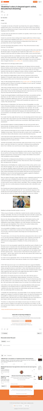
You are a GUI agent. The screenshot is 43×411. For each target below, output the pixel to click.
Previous (5, 333)
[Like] (2, 15)
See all (3, 386)
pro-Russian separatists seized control (31, 39)
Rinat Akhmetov (36, 51)
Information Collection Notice (21, 390)
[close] (32, 371)
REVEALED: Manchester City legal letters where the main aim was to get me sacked (18, 367)
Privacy (22, 402)
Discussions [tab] (9, 355)
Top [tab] (2, 355)
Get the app (27, 405)
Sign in (40, 1)
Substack (16, 408)
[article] (21, 361)
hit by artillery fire (18, 60)
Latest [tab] (5, 355)
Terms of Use (27, 389)
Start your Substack (18, 405)
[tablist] (6, 341)
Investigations (4, 4)
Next (39, 333)
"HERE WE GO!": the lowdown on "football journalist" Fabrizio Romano (17, 358)
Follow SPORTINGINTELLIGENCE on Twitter (12, 309)
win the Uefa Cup (27, 81)
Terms (25, 402)
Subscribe (35, 1)
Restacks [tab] (8, 341)
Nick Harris (6, 362)
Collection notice (30, 402)
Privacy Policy (30, 390)
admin (2, 11)
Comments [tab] (4, 341)
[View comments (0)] (5, 15)
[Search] (41, 355)
